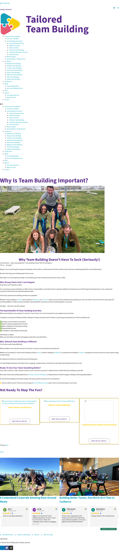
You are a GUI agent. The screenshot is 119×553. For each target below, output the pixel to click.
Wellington (43, 375)
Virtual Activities (14, 55)
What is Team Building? (59, 405)
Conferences (8, 81)
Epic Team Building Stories (15, 88)
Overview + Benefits (13, 39)
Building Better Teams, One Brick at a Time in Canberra (87, 500)
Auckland (36, 375)
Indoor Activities (14, 48)
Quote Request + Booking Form (16, 59)
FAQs (5, 91)
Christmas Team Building (16, 50)
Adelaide (57, 353)
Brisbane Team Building (14, 66)
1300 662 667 (3, 539)
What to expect (11, 57)
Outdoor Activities (14, 46)
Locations (7, 61)
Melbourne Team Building (14, 75)
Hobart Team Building (13, 73)
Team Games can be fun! (19, 407)
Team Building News (13, 86)
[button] (59, 104)
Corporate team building (11, 36)
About (6, 93)
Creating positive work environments (99, 424)
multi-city (45, 300)
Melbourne (36, 300)
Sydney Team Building (13, 79)
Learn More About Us (13, 95)
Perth (39, 353)
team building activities (40, 383)
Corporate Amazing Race (16, 43)
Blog (5, 84)
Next (7, 445)
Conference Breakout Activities (18, 52)
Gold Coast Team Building (14, 70)
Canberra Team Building (14, 68)
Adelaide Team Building (14, 64)
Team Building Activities (14, 41)
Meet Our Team (11, 97)
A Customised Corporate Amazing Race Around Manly (28, 500)
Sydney (20, 300)
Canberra (82, 353)
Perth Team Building (13, 77)
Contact (6, 100)
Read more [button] (36, 524)
